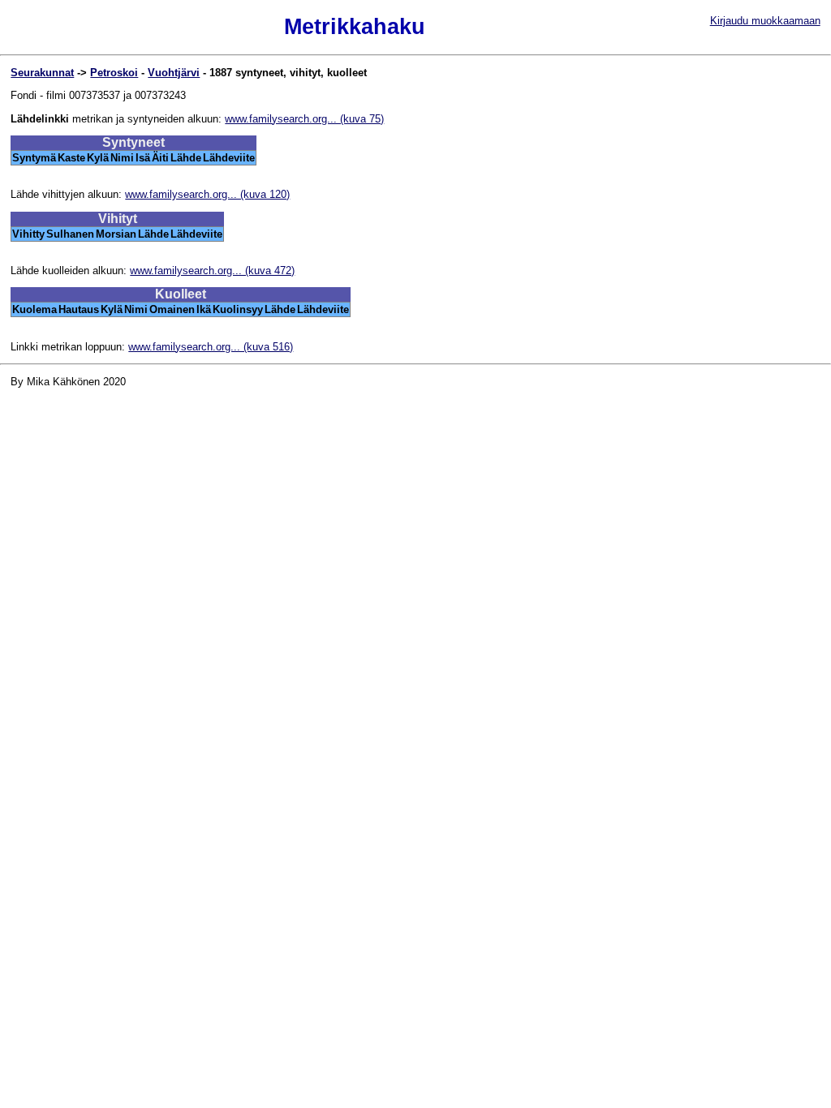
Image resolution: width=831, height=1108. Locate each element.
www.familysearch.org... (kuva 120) (207, 194)
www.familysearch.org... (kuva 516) (210, 347)
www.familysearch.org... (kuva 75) (304, 119)
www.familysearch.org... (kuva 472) (212, 270)
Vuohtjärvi (174, 73)
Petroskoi (114, 73)
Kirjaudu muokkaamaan (765, 21)
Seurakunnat (42, 73)
